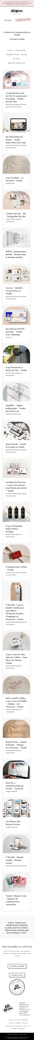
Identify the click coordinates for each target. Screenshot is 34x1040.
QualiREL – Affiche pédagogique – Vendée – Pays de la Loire (16, 408)
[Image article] (16, 80)
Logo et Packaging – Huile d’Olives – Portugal (15, 529)
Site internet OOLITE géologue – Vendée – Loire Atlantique (15, 332)
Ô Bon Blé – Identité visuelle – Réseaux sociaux (14, 860)
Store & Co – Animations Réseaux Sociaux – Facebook (15, 786)
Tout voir (10, 50)
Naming (24, 54)
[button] (8, 20)
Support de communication (16, 63)
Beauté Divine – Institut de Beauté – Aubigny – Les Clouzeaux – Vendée (16, 745)
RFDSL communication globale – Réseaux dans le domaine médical (16, 255)
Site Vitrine (16, 59)
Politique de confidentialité (19, 1038)
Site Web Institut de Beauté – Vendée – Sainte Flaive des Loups (16, 140)
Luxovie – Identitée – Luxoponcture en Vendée (15, 291)
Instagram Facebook (12, 54)
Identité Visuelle (20, 50)
